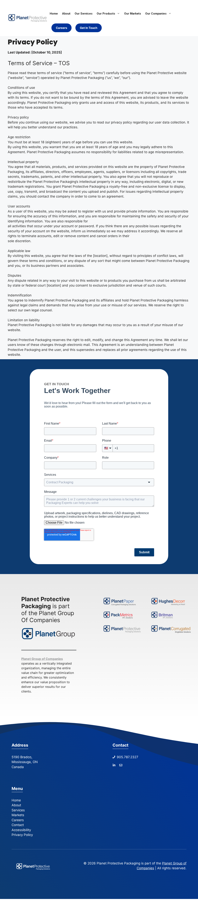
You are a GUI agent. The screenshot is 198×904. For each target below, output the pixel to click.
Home (54, 13)
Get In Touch (88, 28)
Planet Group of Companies (42, 659)
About (66, 13)
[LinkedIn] (114, 765)
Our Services (83, 13)
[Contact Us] (120, 765)
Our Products (106, 13)
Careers (61, 28)
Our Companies (155, 13)
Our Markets (132, 13)
